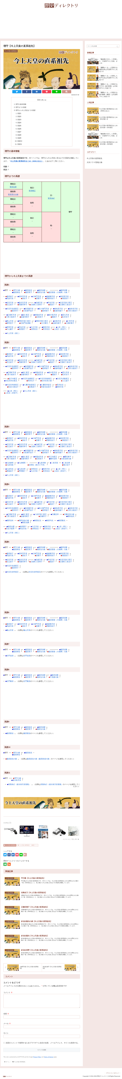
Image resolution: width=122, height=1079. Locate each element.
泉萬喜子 (32, 387)
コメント (7, 992)
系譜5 (19, 125)
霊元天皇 (65, 315)
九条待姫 (10, 465)
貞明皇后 (34, 329)
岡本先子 (31, 381)
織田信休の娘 (24, 520)
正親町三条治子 (66, 305)
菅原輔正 (32, 191)
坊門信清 (10, 656)
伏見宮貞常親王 (13, 572)
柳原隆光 (61, 520)
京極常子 (43, 516)
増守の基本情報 (21, 104)
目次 (39, 100)
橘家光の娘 (41, 292)
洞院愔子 (65, 298)
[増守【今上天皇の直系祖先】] (36, 91)
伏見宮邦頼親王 (46, 379)
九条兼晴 (10, 463)
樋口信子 (66, 465)
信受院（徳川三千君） (37, 465)
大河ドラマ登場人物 (94, 162)
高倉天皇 (10, 298)
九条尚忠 (10, 469)
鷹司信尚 (53, 459)
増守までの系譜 (21, 107)
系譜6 (19, 129)
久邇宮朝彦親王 (30, 385)
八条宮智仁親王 (41, 514)
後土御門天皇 (44, 309)
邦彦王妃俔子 (46, 387)
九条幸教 (42, 463)
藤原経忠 (28, 290)
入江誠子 (65, 381)
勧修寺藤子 (58, 311)
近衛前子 (39, 317)
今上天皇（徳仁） (13, 333)
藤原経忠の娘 (12, 759)
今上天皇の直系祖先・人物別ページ (28, 845)
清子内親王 (52, 457)
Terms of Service (48, 1057)
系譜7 (19, 132)
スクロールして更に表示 (70, 839)
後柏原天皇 (58, 309)
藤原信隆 (63, 290)
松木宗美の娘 (46, 381)
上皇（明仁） (62, 327)
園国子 (54, 317)
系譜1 (19, 113)
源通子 (38, 298)
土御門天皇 (37, 296)
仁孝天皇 (70, 321)
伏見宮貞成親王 (13, 309)
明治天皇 (22, 327)
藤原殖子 (10, 296)
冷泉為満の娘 (66, 459)
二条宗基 (54, 463)
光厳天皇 (39, 303)
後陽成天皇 (39, 315)
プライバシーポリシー (112, 1073)
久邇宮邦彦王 (46, 385)
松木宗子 (65, 317)
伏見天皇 (10, 303)
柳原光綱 (25, 522)
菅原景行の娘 (13, 194)
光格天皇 (57, 321)
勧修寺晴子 (25, 317)
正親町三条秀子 (36, 305)
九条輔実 (22, 463)
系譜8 (19, 135)
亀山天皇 (10, 630)
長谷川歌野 (10, 529)
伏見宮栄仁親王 (66, 303)
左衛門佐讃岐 (25, 323)
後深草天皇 (64, 296)
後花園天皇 (29, 309)
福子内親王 (13, 379)
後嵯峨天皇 (50, 296)
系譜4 (19, 122)
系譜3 (19, 119)
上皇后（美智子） (60, 329)
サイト (6, 1033)
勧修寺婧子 (57, 323)
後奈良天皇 (73, 309)
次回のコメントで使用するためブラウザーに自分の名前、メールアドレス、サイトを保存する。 (42, 1043)
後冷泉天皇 (16, 780)
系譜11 (19, 144)
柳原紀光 (37, 520)
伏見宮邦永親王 (11, 381)
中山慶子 (10, 329)
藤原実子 (28, 292)
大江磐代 (44, 323)
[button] (117, 46)
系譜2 (19, 116)
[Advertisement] (61, 25)
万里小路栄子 (72, 311)
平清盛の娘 (54, 677)
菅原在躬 (13, 187)
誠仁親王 (25, 315)
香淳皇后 (46, 329)
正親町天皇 (12, 315)
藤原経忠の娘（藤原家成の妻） (39, 759)
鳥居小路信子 (13, 387)
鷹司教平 (67, 457)
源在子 (24, 298)
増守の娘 (16, 290)
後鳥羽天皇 (23, 296)
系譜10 (19, 141)
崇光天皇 (51, 303)
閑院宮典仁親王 (42, 321)
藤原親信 (10, 733)
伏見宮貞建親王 (28, 379)
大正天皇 (34, 327)
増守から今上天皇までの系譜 (25, 110)
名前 (6, 1014)
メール (7, 1023)
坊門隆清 (10, 681)
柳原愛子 (22, 329)
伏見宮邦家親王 (13, 385)
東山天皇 (10, 321)
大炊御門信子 (28, 311)
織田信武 (70, 516)
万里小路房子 (11, 317)
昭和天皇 (46, 327)
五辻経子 (10, 305)
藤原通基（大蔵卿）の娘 (57, 292)
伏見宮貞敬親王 (63, 379)
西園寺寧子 (23, 305)
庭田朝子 (45, 311)
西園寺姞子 (50, 298)
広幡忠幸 (55, 514)
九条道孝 (22, 469)
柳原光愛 (11, 526)
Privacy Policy (37, 1057)
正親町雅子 (70, 323)
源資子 (52, 305)
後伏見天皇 (23, 303)
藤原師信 (16, 292)
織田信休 (10, 520)
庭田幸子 (15, 311)
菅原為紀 (51, 198)
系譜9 (19, 138)
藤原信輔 (41, 290)
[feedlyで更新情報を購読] (5, 864)
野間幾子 (22, 471)
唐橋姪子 (10, 471)
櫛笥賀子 (10, 323)
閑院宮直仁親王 (25, 321)
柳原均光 (49, 520)
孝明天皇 (10, 327)
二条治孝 (66, 463)
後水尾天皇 (52, 315)
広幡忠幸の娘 (69, 514)
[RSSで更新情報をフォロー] (9, 864)
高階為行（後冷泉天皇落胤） (19, 784)
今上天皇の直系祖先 (11, 845)
